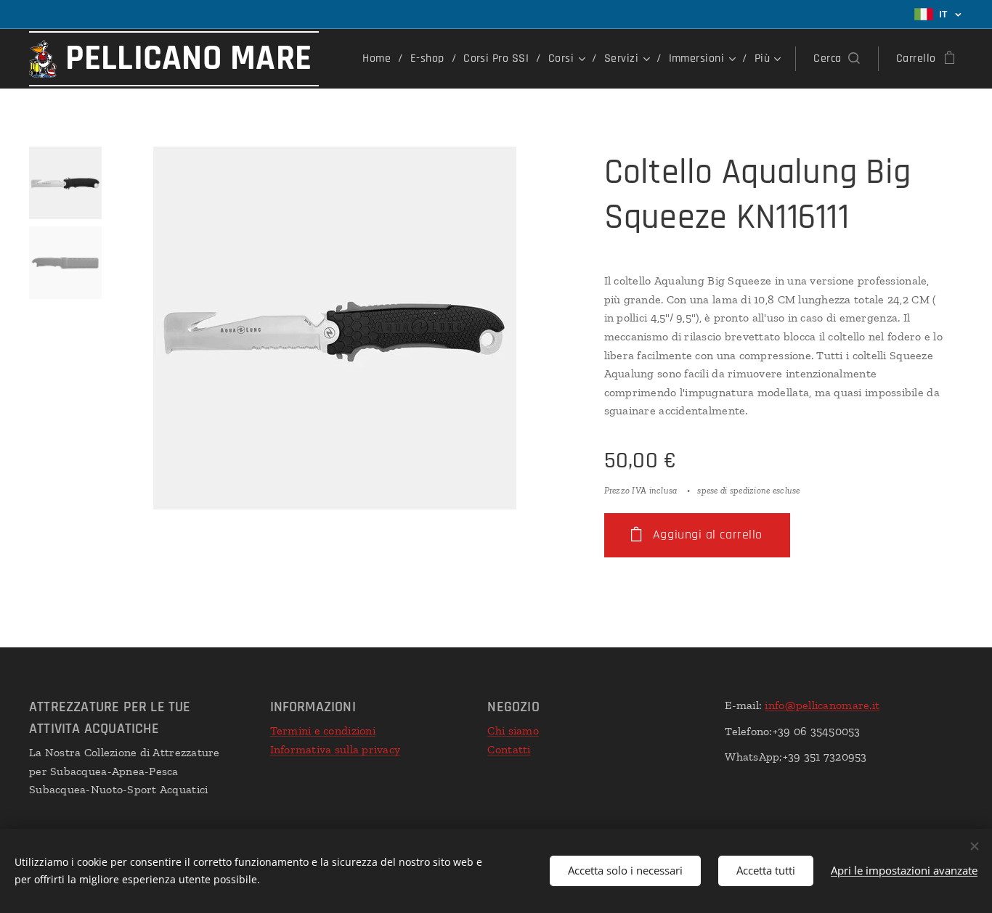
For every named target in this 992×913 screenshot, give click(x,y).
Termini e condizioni (322, 730)
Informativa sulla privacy (335, 749)
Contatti (508, 749)
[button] (836, 59)
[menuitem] (380, 59)
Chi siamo (512, 730)
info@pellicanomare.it (822, 705)
